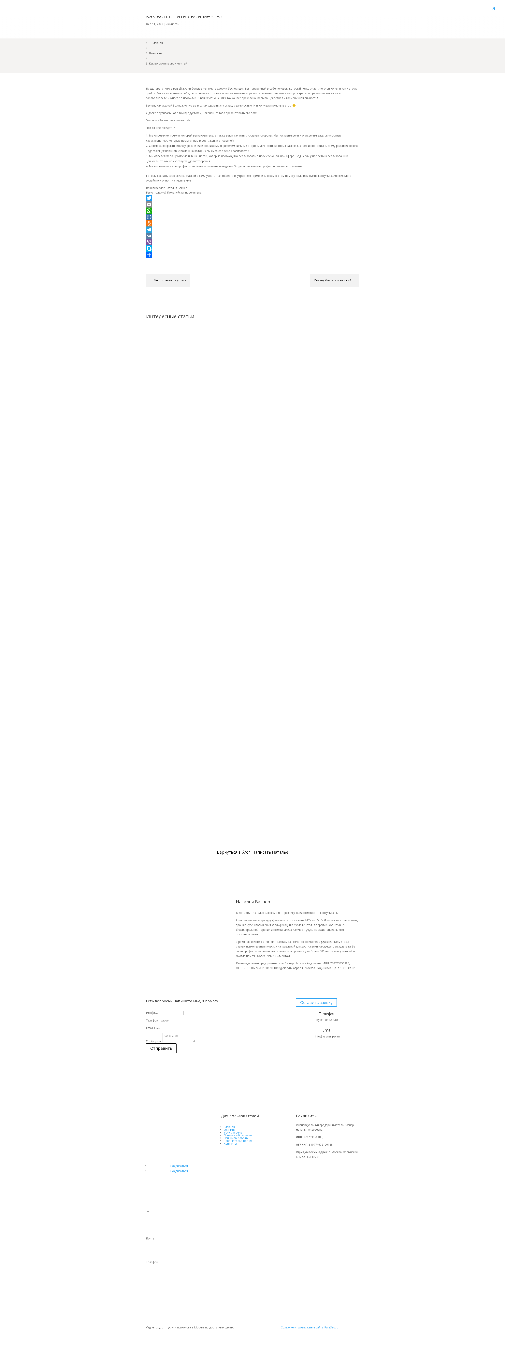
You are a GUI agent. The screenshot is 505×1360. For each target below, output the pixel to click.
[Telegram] (252, 229)
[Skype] (252, 248)
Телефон (152, 1020)
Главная (229, 1127)
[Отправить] (252, 255)
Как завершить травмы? (172, 802)
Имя (149, 1013)
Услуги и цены (233, 1132)
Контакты (230, 1143)
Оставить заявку (316, 1002)
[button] (148, 1212)
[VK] (252, 236)
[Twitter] (252, 198)
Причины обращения (238, 1135)
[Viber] (252, 242)
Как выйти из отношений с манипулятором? (190, 468)
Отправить (161, 1048)
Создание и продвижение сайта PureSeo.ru (309, 1327)
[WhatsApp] (252, 211)
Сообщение (154, 1041)
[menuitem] (252, 1226)
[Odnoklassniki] (252, 223)
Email (149, 1028)
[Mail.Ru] (252, 217)
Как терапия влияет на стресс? (177, 635)
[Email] (252, 204)
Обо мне (229, 1130)
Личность (172, 24)
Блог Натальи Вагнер (238, 1141)
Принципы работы (236, 1138)
